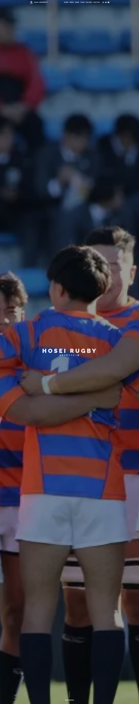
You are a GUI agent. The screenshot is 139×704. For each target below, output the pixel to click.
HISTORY (96, 2)
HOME (66, 2)
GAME (77, 2)
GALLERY (89, 2)
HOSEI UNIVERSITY (41, 2)
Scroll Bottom (69, 700)
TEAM (82, 2)
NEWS (72, 2)
